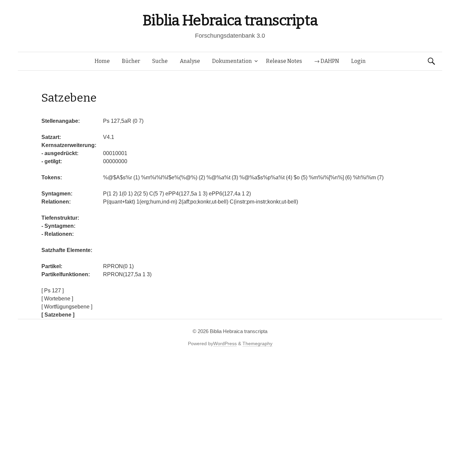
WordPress (225, 343)
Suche (160, 61)
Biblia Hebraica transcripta (230, 20)
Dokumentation (232, 61)
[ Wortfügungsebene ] (66, 307)
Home (102, 61)
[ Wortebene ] (57, 298)
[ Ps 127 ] (52, 290)
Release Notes (284, 61)
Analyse (190, 61)
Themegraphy (257, 343)
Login (358, 61)
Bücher (131, 61)
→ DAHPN (326, 61)
